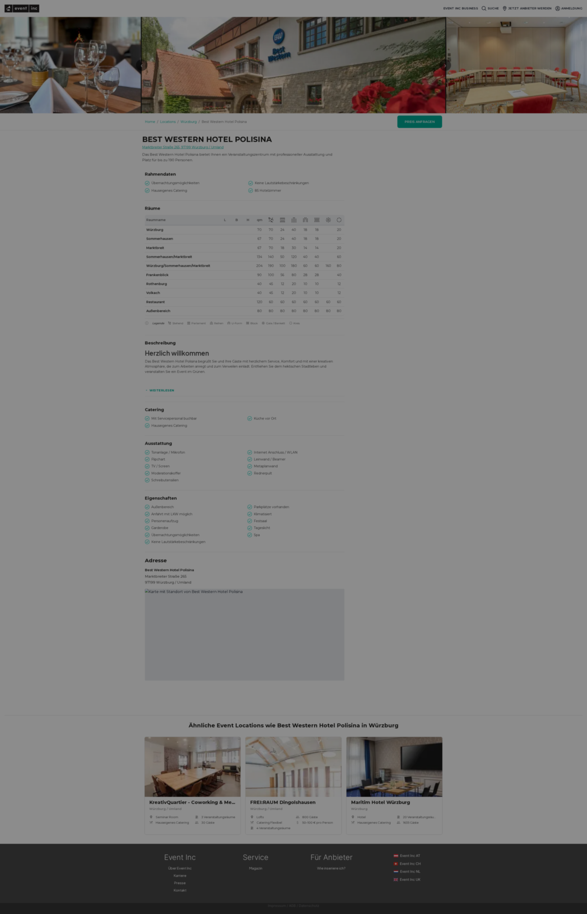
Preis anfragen (420, 122)
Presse (180, 883)
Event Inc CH (410, 863)
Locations (168, 122)
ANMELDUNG (571, 8)
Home (150, 122)
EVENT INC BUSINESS (460, 8)
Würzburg (188, 122)
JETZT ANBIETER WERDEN (529, 8)
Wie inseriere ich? (331, 868)
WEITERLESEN (162, 390)
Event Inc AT (410, 855)
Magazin (255, 868)
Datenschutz (309, 905)
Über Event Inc (180, 868)
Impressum (277, 905)
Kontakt (180, 890)
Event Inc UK (410, 879)
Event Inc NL (410, 871)
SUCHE (493, 8)
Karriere (180, 875)
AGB (292, 905)
